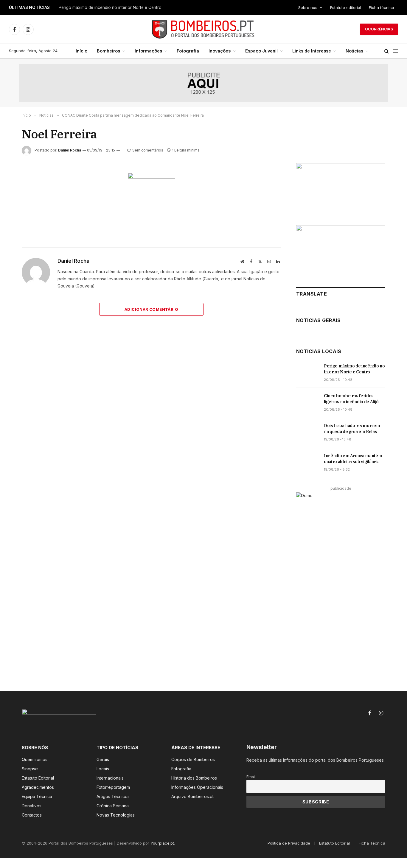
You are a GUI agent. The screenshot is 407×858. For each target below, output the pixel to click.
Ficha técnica (381, 7)
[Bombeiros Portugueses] (203, 29)
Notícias (354, 50)
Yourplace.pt (162, 843)
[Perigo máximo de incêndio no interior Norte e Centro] (307, 372)
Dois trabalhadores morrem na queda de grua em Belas (352, 428)
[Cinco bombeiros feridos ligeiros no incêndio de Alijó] (307, 402)
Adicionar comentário (151, 309)
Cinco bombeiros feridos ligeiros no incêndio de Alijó (109, 7)
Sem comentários (147, 150)
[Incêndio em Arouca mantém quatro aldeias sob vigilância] (307, 462)
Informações (148, 50)
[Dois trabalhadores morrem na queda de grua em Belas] (307, 432)
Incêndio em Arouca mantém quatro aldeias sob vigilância (353, 458)
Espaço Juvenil (261, 50)
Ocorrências (379, 29)
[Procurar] (386, 51)
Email (251, 776)
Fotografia (188, 50)
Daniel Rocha (69, 150)
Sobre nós (307, 7)
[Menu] (395, 51)
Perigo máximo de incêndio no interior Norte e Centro (354, 369)
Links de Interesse (311, 50)
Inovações (220, 50)
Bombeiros (108, 50)
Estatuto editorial (345, 7)
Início (81, 50)
